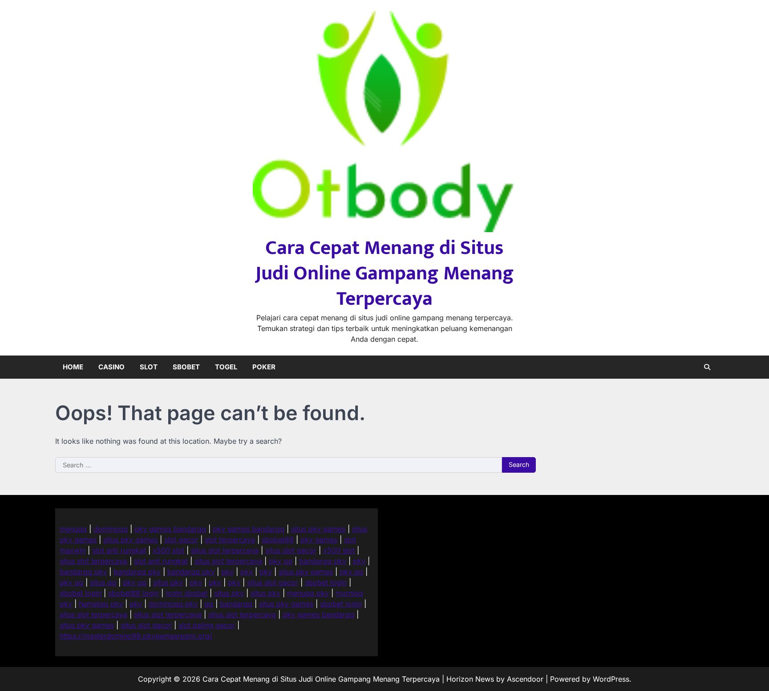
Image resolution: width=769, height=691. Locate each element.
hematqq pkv (101, 603)
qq (208, 603)
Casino (111, 367)
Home (73, 367)
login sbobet (186, 593)
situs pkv (168, 582)
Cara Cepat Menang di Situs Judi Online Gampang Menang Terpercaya (384, 273)
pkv (359, 560)
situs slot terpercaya (225, 550)
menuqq (73, 528)
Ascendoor (525, 679)
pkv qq (280, 560)
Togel (226, 367)
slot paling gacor (206, 625)
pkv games (318, 539)
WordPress (611, 679)
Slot (149, 367)
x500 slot (168, 550)
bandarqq (236, 603)
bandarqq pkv (322, 560)
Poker (263, 367)
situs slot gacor (290, 550)
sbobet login (326, 582)
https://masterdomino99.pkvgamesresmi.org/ (136, 635)
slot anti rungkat (119, 550)
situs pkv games (318, 528)
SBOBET (186, 367)
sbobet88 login (133, 593)
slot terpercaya (230, 539)
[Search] (707, 367)
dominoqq (110, 528)
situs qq (103, 582)
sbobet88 (278, 539)
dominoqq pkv (173, 603)
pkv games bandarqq (170, 528)
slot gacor (181, 539)
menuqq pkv (308, 593)
